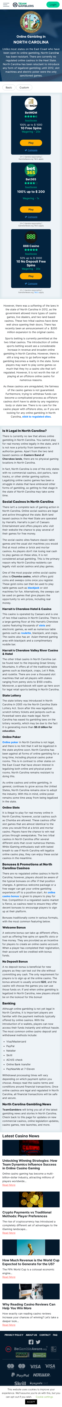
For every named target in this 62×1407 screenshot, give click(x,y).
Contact (45, 1335)
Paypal (20, 1375)
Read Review (31, 120)
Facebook (31, 1342)
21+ (8, 1349)
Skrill (20, 1383)
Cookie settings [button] (44, 1396)
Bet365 (31, 179)
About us (31, 1335)
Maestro (21, 1366)
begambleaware (31, 1349)
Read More (8, 1185)
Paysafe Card (39, 1383)
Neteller (42, 1375)
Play (31, 142)
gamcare (54, 1349)
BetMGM (31, 112)
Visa (35, 1366)
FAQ (55, 1335)
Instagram (23, 1342)
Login (53, 4)
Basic (9, 87)
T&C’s (36, 292)
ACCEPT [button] (31, 1402)
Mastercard (10, 1366)
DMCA (40, 1355)
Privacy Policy (14, 1335)
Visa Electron (50, 1366)
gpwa (22, 1355)
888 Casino (31, 246)
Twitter (38, 1342)
